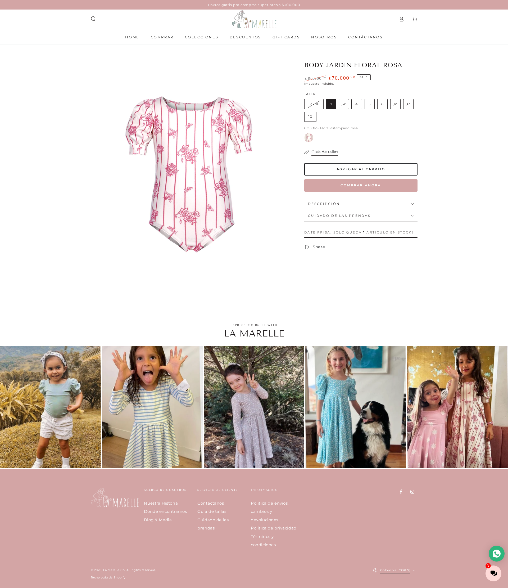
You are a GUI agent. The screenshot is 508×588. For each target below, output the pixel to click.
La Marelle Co (114, 570)
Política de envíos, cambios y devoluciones (270, 511)
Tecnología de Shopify (108, 577)
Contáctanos (210, 503)
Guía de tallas (211, 511)
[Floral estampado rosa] (308, 137)
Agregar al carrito (361, 169)
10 (310, 116)
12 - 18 (314, 104)
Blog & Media (158, 519)
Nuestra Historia (161, 503)
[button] (93, 19)
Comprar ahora (361, 185)
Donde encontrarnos (165, 511)
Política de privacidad (274, 528)
